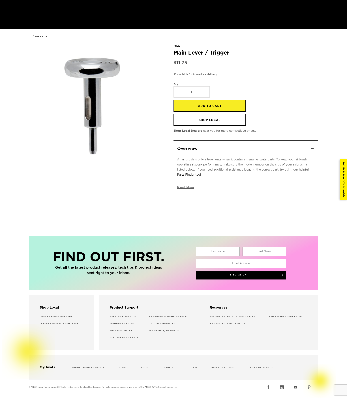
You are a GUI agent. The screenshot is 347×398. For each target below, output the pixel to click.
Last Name (264, 251)
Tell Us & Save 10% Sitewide (343, 179)
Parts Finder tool (189, 174)
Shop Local (209, 120)
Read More (185, 187)
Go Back (41, 36)
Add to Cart (210, 106)
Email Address (241, 263)
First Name (218, 251)
